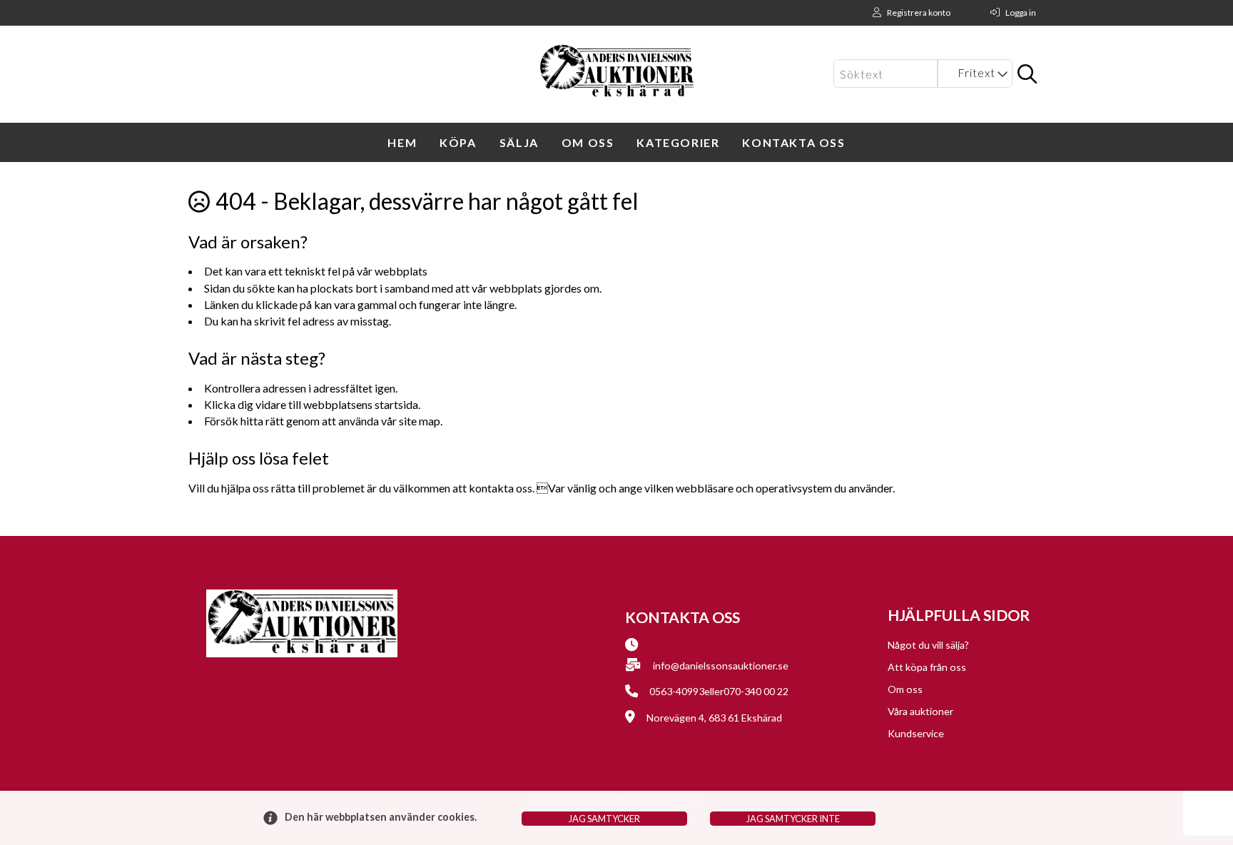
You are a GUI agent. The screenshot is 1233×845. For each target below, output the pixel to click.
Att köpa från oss (927, 667)
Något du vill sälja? (928, 645)
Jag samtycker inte (793, 818)
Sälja (519, 142)
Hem (402, 142)
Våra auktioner (920, 711)
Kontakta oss (793, 142)
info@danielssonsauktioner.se (720, 665)
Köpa (458, 142)
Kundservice (916, 733)
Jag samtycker (604, 818)
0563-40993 (676, 691)
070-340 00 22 (756, 691)
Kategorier (677, 142)
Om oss (588, 142)
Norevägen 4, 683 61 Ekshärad (714, 718)
